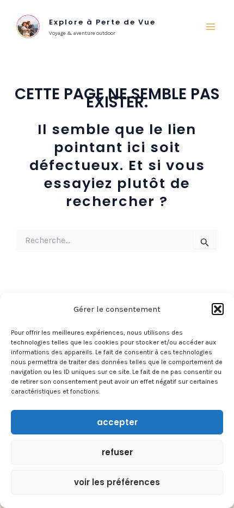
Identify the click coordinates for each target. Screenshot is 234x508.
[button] (217, 309)
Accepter (117, 422)
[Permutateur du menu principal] (211, 26)
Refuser (117, 452)
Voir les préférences (117, 482)
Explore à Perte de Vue (102, 22)
